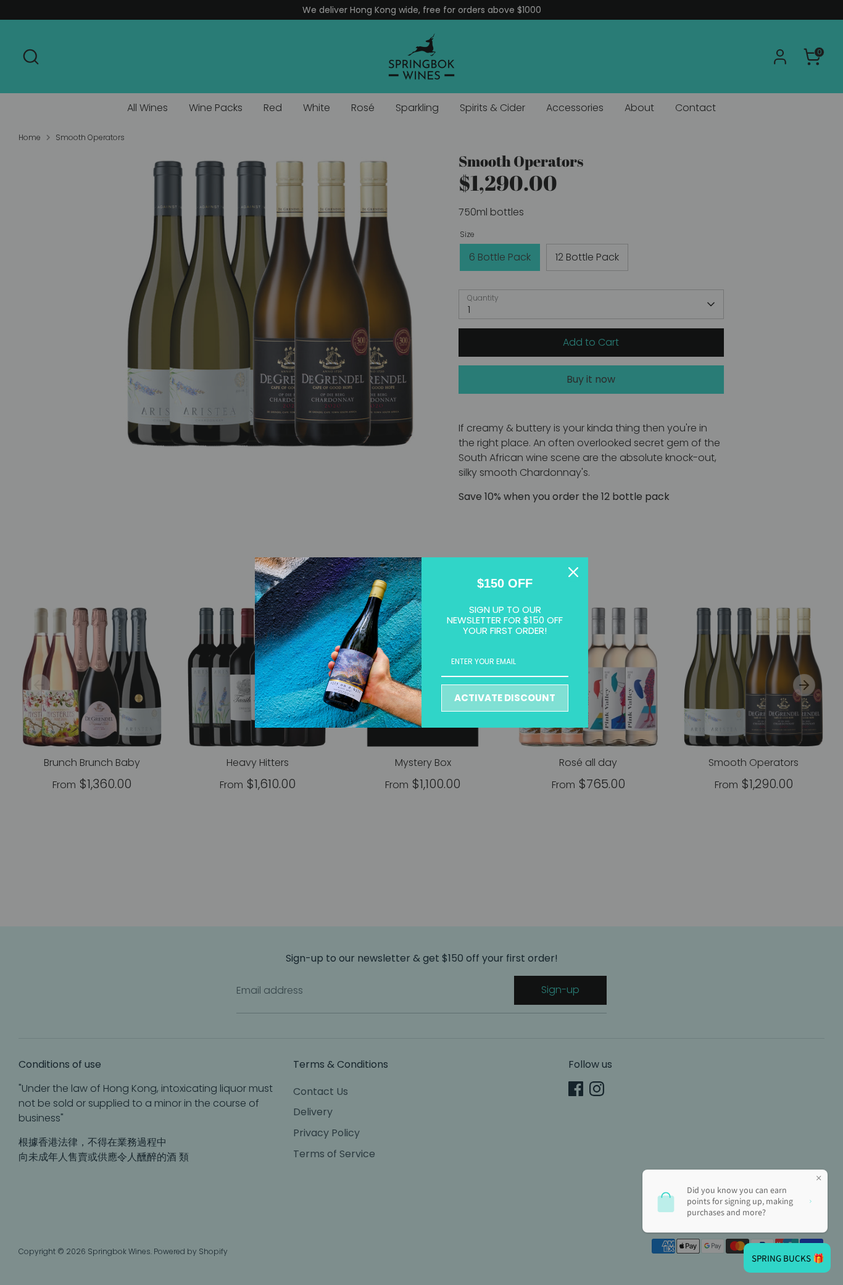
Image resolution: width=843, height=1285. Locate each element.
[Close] (573, 572)
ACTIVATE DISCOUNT (504, 697)
